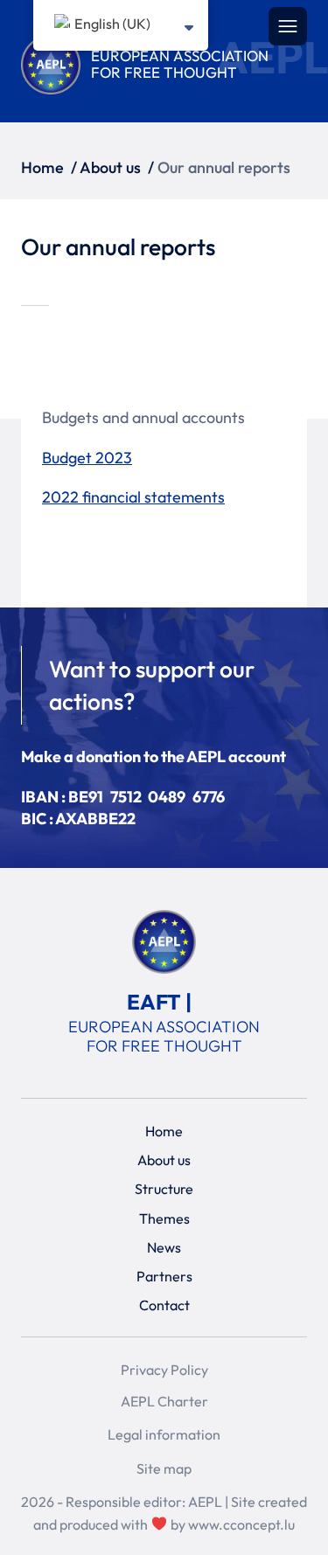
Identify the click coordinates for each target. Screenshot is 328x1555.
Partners (164, 1276)
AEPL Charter (164, 1401)
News (164, 1246)
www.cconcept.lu (241, 1524)
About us (110, 167)
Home (42, 167)
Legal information (164, 1434)
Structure (164, 1188)
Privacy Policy (164, 1369)
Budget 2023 (87, 458)
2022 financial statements (133, 497)
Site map (164, 1468)
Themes (164, 1217)
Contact (164, 1305)
